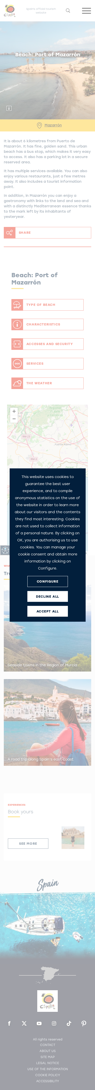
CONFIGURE (47, 581)
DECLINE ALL (47, 596)
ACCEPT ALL (47, 611)
